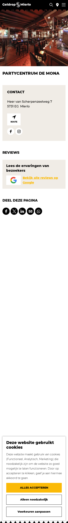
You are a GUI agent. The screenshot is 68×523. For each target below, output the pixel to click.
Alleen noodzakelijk (34, 499)
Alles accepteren (34, 487)
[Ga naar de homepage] (16, 4)
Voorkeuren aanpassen (34, 511)
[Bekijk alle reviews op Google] (13, 180)
